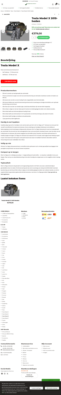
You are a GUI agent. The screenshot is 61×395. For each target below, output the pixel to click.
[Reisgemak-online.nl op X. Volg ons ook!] (7, 373)
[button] (2, 4)
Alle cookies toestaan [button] (52, 388)
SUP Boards (5, 329)
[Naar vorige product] (54, 14)
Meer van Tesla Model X (38, 56)
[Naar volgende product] (58, 14)
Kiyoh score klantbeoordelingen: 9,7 (42, 42)
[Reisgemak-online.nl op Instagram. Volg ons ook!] (4, 373)
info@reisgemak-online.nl (42, 29)
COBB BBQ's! (5, 211)
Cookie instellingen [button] (36, 388)
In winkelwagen (43, 37)
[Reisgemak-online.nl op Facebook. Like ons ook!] (2, 373)
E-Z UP (3, 224)
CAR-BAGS (4, 232)
